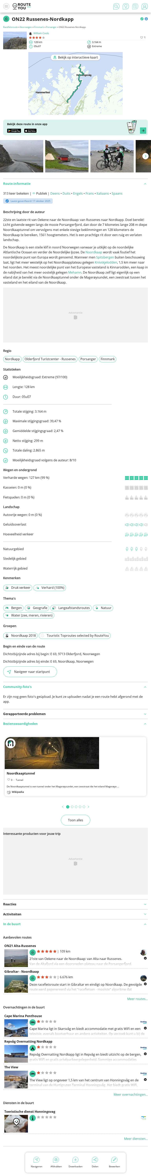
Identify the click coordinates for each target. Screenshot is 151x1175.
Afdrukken (56, 1166)
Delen (95, 1166)
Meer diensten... (136, 1139)
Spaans (117, 193)
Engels (78, 193)
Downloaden (75, 1166)
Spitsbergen (105, 257)
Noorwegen (26, 27)
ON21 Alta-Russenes (20, 946)
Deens (55, 193)
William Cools (41, 33)
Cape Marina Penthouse (23, 1016)
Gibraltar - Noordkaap (21, 971)
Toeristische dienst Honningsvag (29, 1111)
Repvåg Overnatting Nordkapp (28, 1041)
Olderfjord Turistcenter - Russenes (50, 359)
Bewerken (114, 1166)
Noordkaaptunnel (21, 773)
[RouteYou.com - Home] (22, 6)
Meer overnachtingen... (131, 1094)
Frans (90, 193)
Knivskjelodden (106, 262)
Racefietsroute (10, 27)
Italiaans (103, 193)
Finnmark (39, 27)
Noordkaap (94, 252)
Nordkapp (12, 359)
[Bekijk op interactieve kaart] (75, 112)
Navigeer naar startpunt (32, 671)
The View (11, 1067)
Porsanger (51, 27)
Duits (66, 193)
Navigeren (36, 1166)
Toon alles (75, 820)
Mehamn (74, 272)
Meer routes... (137, 999)
